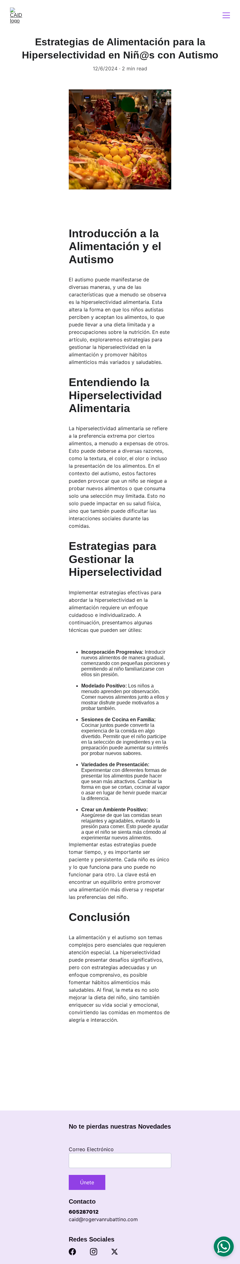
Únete (87, 1182)
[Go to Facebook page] (72, 1251)
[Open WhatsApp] (224, 1246)
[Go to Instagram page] (93, 1251)
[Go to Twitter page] (114, 1251)
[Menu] (226, 15)
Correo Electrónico (91, 1149)
